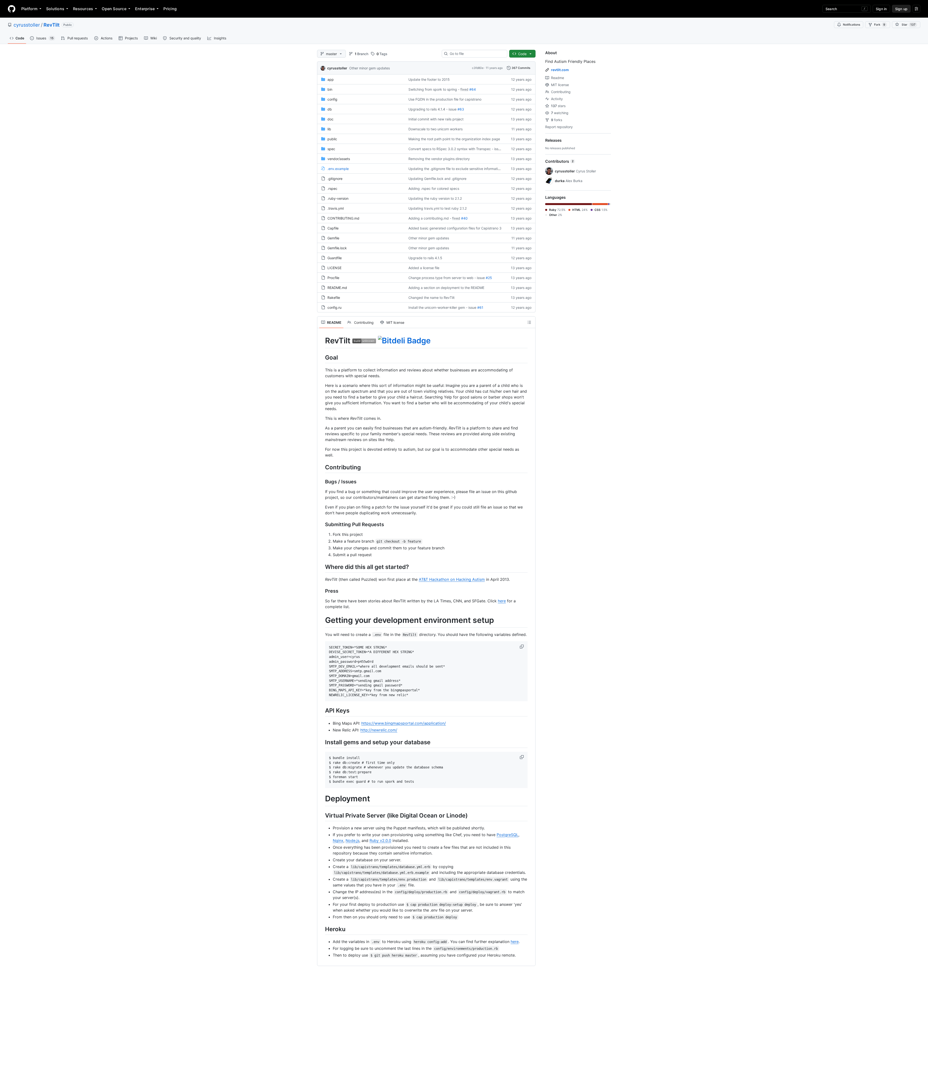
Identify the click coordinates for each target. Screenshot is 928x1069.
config (332, 99)
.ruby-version (337, 198)
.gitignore (334, 179)
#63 (460, 109)
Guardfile (334, 258)
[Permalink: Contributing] (321, 467)
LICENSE (334, 268)
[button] (522, 646)
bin (329, 89)
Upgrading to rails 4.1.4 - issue (432, 109)
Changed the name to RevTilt (431, 297)
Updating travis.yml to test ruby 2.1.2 (437, 208)
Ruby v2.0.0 (380, 840)
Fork (879, 24)
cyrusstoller (27, 25)
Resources (83, 8)
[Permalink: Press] (321, 591)
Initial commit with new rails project (436, 119)
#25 (489, 278)
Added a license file (423, 268)
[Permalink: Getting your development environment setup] (321, 620)
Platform (29, 8)
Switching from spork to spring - (433, 89)
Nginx (338, 840)
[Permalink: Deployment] (321, 799)
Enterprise (145, 8)
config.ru (334, 307)
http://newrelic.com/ (378, 730)
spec (331, 149)
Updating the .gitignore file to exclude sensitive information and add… (463, 169)
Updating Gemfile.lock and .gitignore (437, 179)
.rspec (332, 188)
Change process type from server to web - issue (446, 278)
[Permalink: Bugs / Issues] (321, 481)
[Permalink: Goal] (321, 357)
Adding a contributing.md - (429, 218)
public (332, 139)
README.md (337, 288)
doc (330, 119)
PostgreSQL (507, 834)
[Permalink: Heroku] (321, 929)
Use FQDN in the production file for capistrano (444, 99)
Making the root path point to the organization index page (454, 139)
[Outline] (529, 322)
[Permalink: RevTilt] (321, 340)
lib (329, 129)
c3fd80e (478, 68)
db (329, 109)
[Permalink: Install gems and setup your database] (321, 742)
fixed (464, 89)
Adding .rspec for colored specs (433, 188)
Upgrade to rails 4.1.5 (425, 258)
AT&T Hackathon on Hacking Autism (452, 579)
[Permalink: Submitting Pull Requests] (321, 524)
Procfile (333, 278)
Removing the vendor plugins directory (439, 159)
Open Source (114, 8)
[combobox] (476, 53)
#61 (480, 307)
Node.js (352, 840)
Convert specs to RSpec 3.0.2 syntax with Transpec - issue (455, 149)
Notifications (851, 24)
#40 (464, 218)
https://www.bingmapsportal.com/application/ (403, 723)
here (502, 600)
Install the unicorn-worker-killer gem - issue (442, 307)
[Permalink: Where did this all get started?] (321, 566)
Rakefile (333, 297)
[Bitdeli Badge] (404, 340)
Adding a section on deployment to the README (446, 288)
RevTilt (52, 25)
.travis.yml (335, 208)
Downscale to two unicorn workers (435, 129)
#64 (472, 89)
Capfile (333, 228)
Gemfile (333, 238)
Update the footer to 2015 (429, 79)
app (330, 79)
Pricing (170, 8)
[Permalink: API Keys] (321, 710)
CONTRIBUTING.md (343, 218)
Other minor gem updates (369, 68)
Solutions (55, 8)
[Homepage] (11, 9)
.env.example (338, 169)
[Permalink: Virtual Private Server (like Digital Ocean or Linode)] (321, 815)
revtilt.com (560, 70)
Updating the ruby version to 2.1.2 (435, 198)
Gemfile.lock (337, 248)
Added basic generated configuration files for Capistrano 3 (454, 228)
